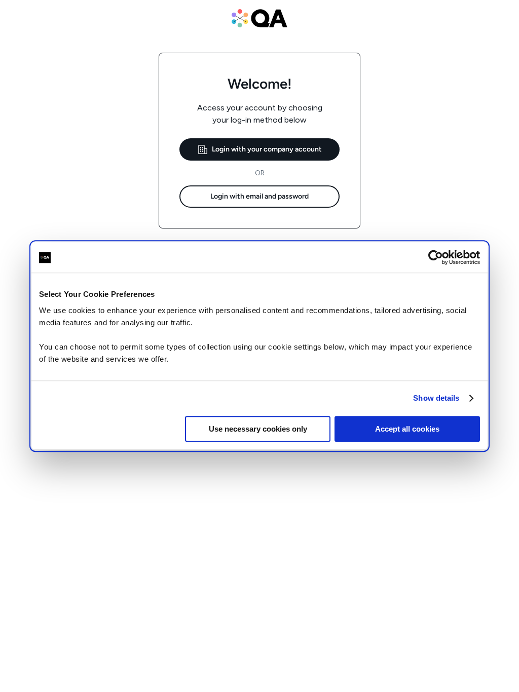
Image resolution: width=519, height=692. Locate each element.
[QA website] (259, 18)
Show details (436, 398)
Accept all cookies (407, 429)
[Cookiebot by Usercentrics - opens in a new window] (435, 257)
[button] (259, 149)
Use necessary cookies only (258, 429)
